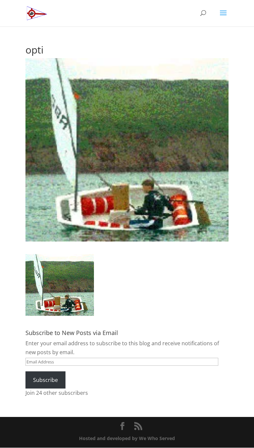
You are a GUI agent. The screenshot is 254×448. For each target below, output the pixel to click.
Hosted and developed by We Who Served (127, 438)
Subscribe (45, 380)
